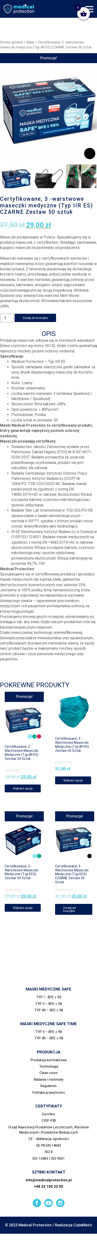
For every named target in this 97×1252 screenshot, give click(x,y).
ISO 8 (48, 1152)
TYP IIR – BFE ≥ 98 (48, 1010)
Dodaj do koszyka (35, 318)
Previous (11, 174)
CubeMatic (82, 1225)
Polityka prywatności (48, 1092)
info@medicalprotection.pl (49, 1180)
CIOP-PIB (48, 1120)
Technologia (48, 1066)
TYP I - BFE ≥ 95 (48, 997)
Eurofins (48, 1114)
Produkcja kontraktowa (49, 1060)
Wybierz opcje (22, 788)
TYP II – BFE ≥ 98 (48, 1004)
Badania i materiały (48, 1079)
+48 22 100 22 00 (48, 1186)
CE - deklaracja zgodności (48, 1139)
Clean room (49, 1073)
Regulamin (48, 1086)
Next (85, 174)
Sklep (30, 42)
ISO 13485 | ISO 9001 (48, 1158)
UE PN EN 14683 (48, 1145)
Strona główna (11, 42)
